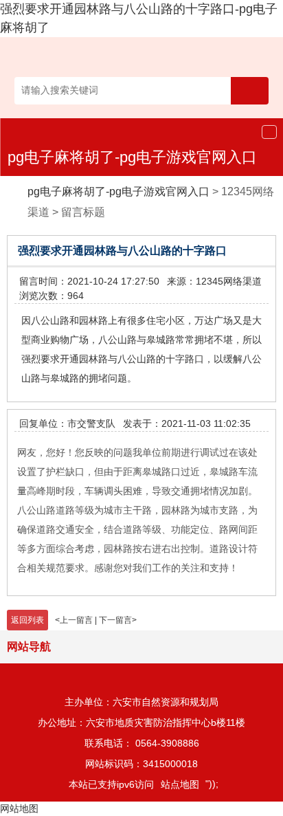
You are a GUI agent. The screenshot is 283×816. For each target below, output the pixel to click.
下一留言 (115, 620)
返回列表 (27, 620)
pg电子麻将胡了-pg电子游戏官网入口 (132, 157)
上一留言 (76, 620)
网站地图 (19, 808)
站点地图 (180, 784)
